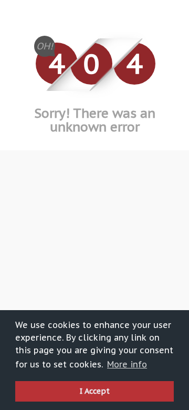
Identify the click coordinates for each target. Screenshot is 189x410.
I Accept (95, 391)
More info (127, 364)
